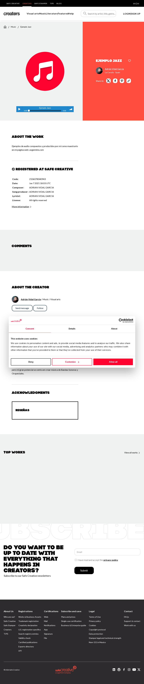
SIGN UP (135, 13)
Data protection (96, 634)
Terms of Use (95, 617)
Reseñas (22, 410)
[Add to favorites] (129, 61)
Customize (70, 362)
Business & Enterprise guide (73, 625)
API (20, 651)
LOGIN (127, 13)
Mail (46, 621)
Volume (71, 109)
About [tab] (114, 328)
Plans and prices (68, 617)
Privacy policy (95, 621)
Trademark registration (28, 621)
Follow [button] (40, 308)
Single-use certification (71, 621)
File (45, 638)
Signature (48, 634)
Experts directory (26, 646)
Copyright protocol (97, 629)
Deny (30, 362)
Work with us (130, 625)
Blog (59, 3)
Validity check (24, 638)
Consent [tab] (30, 328)
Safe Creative (13, 3)
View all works (131, 452)
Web (46, 617)
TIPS (52, 3)
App (46, 629)
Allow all (113, 362)
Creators (27, 3)
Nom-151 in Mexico (97, 642)
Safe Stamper (40, 3)
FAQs (126, 617)
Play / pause (19, 109)
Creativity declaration (27, 625)
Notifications (49, 625)
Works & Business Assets (29, 617)
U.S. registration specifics (29, 629)
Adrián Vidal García (114, 68)
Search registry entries (28, 634)
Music (42, 13)
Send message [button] (22, 308)
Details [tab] (72, 328)
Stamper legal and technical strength (105, 638)
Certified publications (27, 642)
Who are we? (9, 617)
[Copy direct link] (128, 81)
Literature (52, 13)
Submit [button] (84, 570)
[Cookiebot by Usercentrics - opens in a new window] (121, 320)
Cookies (92, 625)
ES (138, 4)
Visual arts (33, 13)
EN (134, 4)
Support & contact (132, 621)
